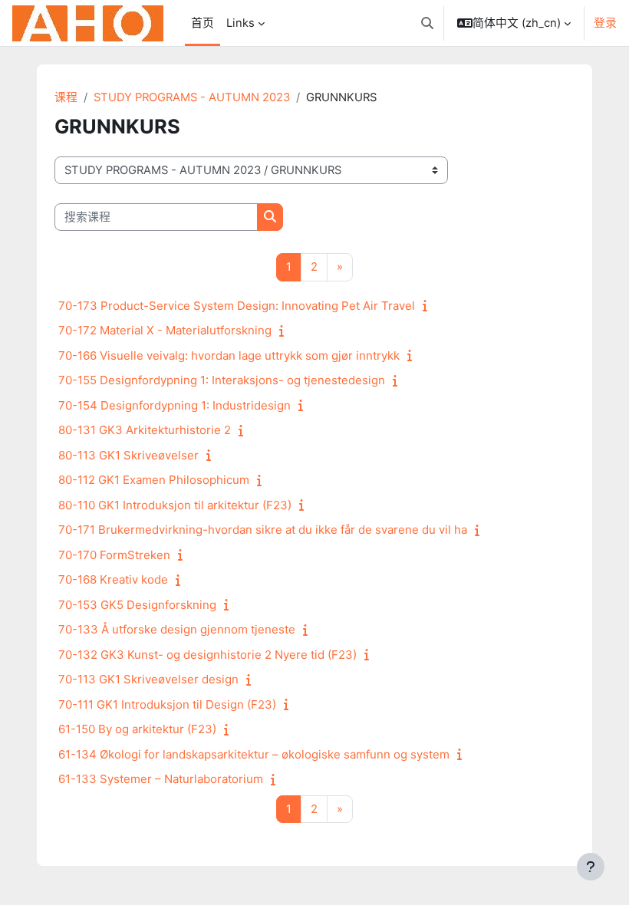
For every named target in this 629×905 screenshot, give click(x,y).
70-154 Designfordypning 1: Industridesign (174, 405)
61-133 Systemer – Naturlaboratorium (160, 779)
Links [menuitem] (240, 23)
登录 (605, 23)
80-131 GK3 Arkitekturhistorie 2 (144, 430)
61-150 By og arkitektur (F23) (137, 729)
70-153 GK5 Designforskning (137, 604)
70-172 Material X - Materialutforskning (165, 330)
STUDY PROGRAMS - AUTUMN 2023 (192, 97)
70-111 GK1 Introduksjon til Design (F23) (167, 704)
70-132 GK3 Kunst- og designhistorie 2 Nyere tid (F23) (207, 654)
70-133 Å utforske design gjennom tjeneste (176, 629)
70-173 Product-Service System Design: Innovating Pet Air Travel (236, 305)
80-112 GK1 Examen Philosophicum (153, 479)
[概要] (428, 306)
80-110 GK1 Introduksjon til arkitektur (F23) (174, 505)
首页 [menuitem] (202, 23)
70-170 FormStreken (114, 555)
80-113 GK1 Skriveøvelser (128, 455)
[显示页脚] (590, 866)
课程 (65, 97)
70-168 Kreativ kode (113, 579)
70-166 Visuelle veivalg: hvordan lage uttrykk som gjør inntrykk (229, 355)
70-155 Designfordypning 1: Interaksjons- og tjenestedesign (221, 380)
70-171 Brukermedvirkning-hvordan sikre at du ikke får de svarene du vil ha (262, 529)
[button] (427, 23)
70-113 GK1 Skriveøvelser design (148, 679)
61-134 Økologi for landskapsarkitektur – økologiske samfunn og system (254, 754)
